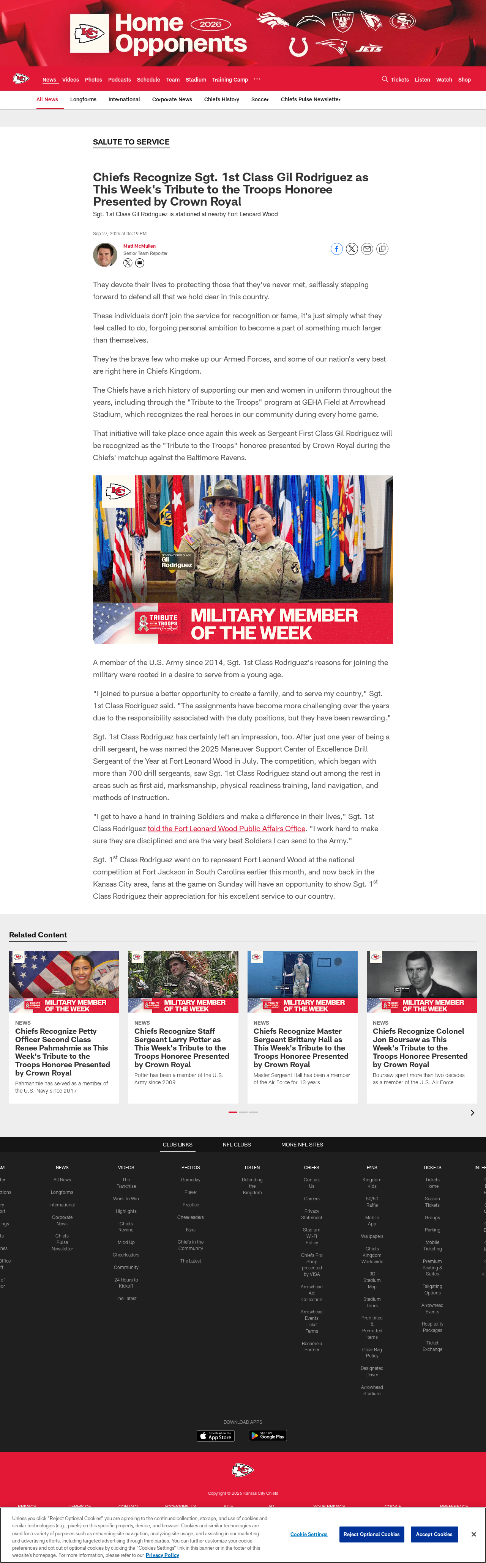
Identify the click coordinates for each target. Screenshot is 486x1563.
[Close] (473, 1534)
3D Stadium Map (372, 1280)
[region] (243, 1535)
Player (191, 1192)
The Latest (126, 1298)
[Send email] (367, 253)
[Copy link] (382, 249)
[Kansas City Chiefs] (243, 1471)
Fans (191, 1229)
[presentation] (474, 1114)
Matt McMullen (139, 245)
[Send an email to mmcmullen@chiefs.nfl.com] (139, 262)
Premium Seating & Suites (433, 1267)
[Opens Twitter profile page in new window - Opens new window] (128, 262)
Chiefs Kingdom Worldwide (372, 1255)
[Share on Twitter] (352, 253)
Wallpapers (372, 1236)
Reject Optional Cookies (372, 1534)
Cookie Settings (309, 1534)
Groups (432, 1217)
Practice (191, 1204)
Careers (312, 1198)
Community (126, 1267)
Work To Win (126, 1198)
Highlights (126, 1211)
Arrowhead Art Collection (312, 1293)
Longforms (62, 1192)
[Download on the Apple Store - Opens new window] (215, 1436)
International (62, 1204)
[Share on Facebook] (337, 253)
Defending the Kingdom (252, 1186)
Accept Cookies (434, 1534)
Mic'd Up (126, 1242)
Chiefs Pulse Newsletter (62, 1242)
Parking (432, 1229)
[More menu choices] (257, 79)
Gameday (190, 1179)
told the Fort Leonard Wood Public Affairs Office (226, 828)
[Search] (385, 79)
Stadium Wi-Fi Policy (311, 1236)
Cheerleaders (126, 1254)
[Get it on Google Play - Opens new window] (267, 1439)
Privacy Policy (162, 1555)
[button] (233, 1112)
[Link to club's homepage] (21, 78)
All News (62, 1179)
